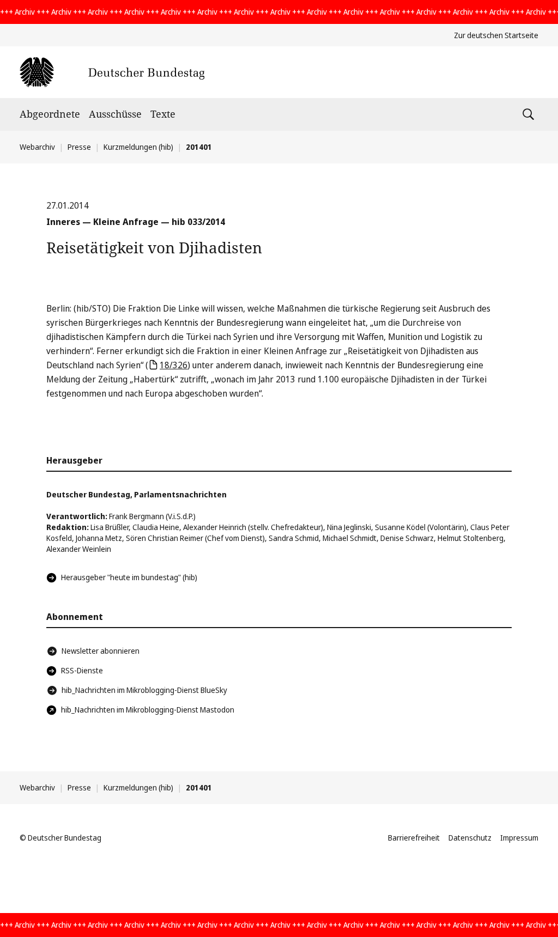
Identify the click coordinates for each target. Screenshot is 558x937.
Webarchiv (37, 147)
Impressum (519, 837)
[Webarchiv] (112, 72)
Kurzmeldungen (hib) (138, 147)
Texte (162, 113)
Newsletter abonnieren (101, 651)
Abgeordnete (50, 113)
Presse (79, 147)
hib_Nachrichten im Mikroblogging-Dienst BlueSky (144, 690)
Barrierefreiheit (414, 837)
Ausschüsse (115, 113)
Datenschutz (470, 837)
